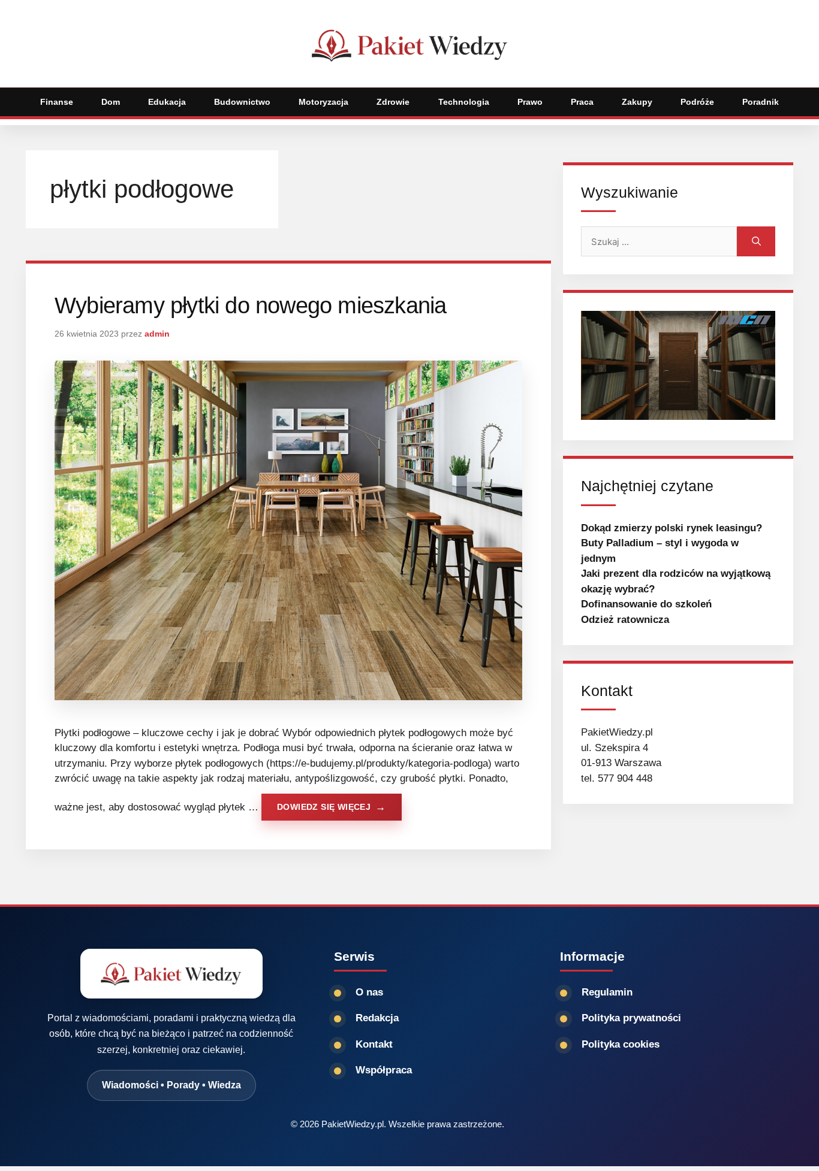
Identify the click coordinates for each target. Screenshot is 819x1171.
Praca (582, 102)
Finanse (56, 102)
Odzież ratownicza (625, 619)
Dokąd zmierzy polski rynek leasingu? (671, 528)
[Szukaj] (756, 241)
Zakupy (637, 102)
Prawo (530, 102)
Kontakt (374, 1044)
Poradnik (760, 102)
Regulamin (607, 992)
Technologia (463, 102)
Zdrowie (393, 102)
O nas (369, 992)
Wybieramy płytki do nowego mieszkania (250, 305)
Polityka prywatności (631, 1018)
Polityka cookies (621, 1044)
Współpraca (384, 1070)
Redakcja (377, 1018)
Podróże (697, 102)
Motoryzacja (323, 102)
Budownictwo (242, 102)
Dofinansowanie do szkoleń (646, 604)
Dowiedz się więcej (324, 807)
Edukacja (167, 102)
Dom (110, 102)
